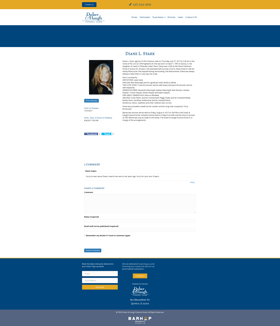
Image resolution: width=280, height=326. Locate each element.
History (171, 17)
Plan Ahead (158, 17)
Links (180, 17)
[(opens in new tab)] (140, 320)
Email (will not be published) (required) (101, 226)
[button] (165, 17)
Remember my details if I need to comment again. (108, 235)
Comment (88, 192)
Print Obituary (91, 100)
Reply (192, 182)
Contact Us (191, 17)
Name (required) (91, 217)
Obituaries (145, 17)
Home (134, 17)
